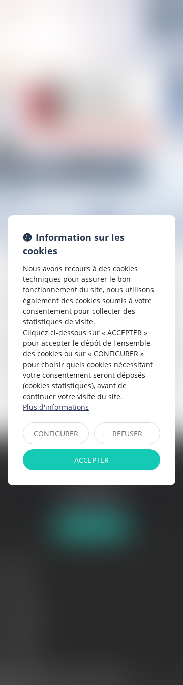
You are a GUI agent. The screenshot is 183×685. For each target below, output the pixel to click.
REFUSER (127, 433)
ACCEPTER (91, 460)
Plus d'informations (56, 407)
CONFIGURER (56, 433)
